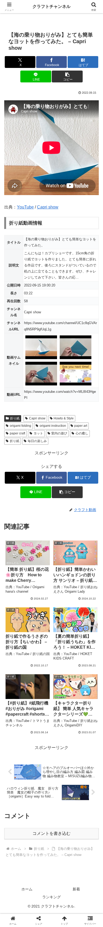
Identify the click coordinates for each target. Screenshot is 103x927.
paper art (80, 426)
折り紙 (15, 418)
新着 (76, 889)
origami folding (20, 426)
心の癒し (82, 433)
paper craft (17, 433)
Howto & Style (64, 418)
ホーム (26, 889)
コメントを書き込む (51, 833)
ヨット (38, 433)
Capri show (47, 207)
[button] (67, 76)
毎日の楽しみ (37, 441)
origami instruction (53, 426)
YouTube (25, 207)
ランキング (51, 897)
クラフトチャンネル (51, 6)
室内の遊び (59, 433)
